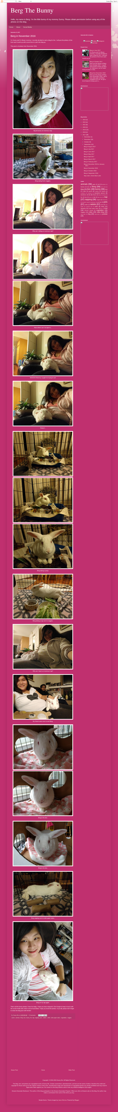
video (90, 212)
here (37, 1008)
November (87, 139)
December (87, 137)
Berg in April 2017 (89, 156)
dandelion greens (99, 193)
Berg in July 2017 (89, 149)
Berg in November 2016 (91, 168)
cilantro (103, 191)
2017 (84, 134)
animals (18, 1017)
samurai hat (89, 206)
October (86, 142)
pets (41, 1017)
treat (105, 208)
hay (86, 197)
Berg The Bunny (32, 10)
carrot (90, 191)
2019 (84, 129)
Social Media (27, 27)
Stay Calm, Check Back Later (92, 175)
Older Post (71, 1070)
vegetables (64, 1017)
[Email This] (39, 1015)
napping (37, 1017)
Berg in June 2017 (95, 50)
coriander (83, 193)
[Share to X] (43, 1015)
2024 (84, 119)
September (87, 144)
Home (11, 27)
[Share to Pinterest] (46, 1015)
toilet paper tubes (55, 1017)
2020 (84, 127)
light (94, 197)
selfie (48, 1017)
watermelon (97, 214)
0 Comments (32, 1015)
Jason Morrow (62, 1100)
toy (101, 208)
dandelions (83, 195)
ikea (90, 197)
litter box (100, 197)
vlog (89, 214)
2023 (84, 122)
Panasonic (105, 199)
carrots (97, 191)
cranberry (89, 193)
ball (99, 184)
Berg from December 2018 (97, 73)
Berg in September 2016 (91, 173)
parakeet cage (85, 202)
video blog (100, 212)
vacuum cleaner (88, 210)
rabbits (45, 1017)
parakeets (93, 202)
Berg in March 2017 (89, 159)
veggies (69, 1017)
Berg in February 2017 (90, 161)
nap (33, 1017)
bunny (28, 1017)
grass (104, 194)
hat (81, 197)
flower (94, 195)
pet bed (99, 202)
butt (106, 189)
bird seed (103, 186)
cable (84, 191)
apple (93, 184)
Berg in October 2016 (90, 170)
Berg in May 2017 (89, 154)
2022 (84, 124)
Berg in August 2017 (90, 146)
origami (98, 199)
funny (99, 194)
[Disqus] (43, 1044)
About (18, 27)
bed (88, 187)
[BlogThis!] (41, 1015)
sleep (102, 206)
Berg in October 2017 (96, 61)
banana (83, 187)
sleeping (83, 208)
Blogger (77, 1100)
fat (31, 1017)
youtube (104, 214)
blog (82, 189)
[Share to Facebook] (44, 1015)
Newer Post (14, 1070)
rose (102, 204)
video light (83, 214)
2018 (84, 132)
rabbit (86, 204)
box (25, 1017)
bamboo (104, 184)
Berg (21, 1017)
